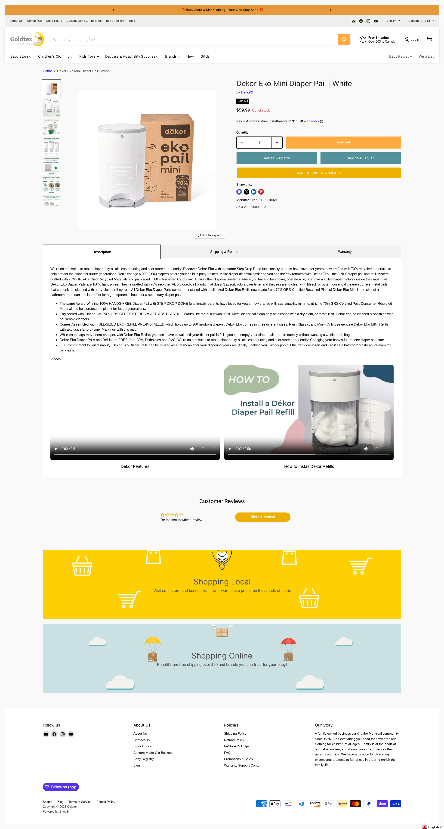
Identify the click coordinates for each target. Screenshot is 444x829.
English (391, 20)
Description (101, 252)
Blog (132, 20)
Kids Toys (87, 56)
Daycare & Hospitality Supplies (130, 56)
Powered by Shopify (56, 811)
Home (47, 71)
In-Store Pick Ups (237, 746)
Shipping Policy (235, 733)
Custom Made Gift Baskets (84, 20)
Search (47, 802)
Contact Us (34, 20)
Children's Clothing (54, 56)
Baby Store (19, 56)
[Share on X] (246, 192)
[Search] (344, 39)
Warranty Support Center (242, 765)
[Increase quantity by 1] (277, 142)
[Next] (330, 10)
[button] (318, 173)
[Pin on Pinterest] (261, 192)
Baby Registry (115, 20)
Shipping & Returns (224, 252)
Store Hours (54, 20)
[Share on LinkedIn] (253, 192)
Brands (171, 56)
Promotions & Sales (238, 759)
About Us (16, 20)
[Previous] (114, 10)
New (190, 56)
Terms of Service (79, 802)
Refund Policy (234, 740)
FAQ (227, 752)
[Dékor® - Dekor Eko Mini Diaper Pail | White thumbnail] (51, 89)
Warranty (345, 252)
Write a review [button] (262, 517)
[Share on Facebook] (239, 192)
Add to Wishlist (361, 158)
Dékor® (247, 92)
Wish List (426, 56)
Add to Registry (276, 158)
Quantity (242, 132)
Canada (419, 20)
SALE (205, 56)
